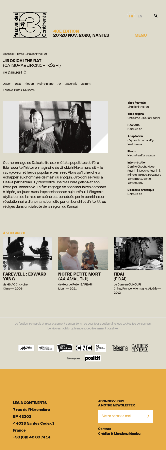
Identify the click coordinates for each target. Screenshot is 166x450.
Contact (104, 429)
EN (140, 16)
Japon (7, 84)
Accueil (8, 54)
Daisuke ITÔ (17, 72)
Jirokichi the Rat (36, 54)
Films (19, 54)
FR (131, 16)
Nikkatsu (29, 90)
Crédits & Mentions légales (119, 433)
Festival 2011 (11, 90)
